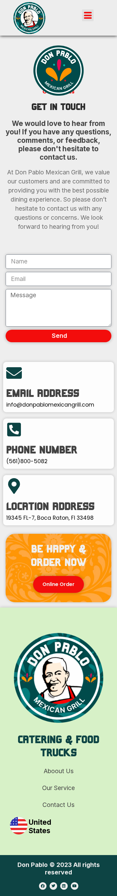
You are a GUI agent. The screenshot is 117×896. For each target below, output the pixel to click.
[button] (88, 15)
